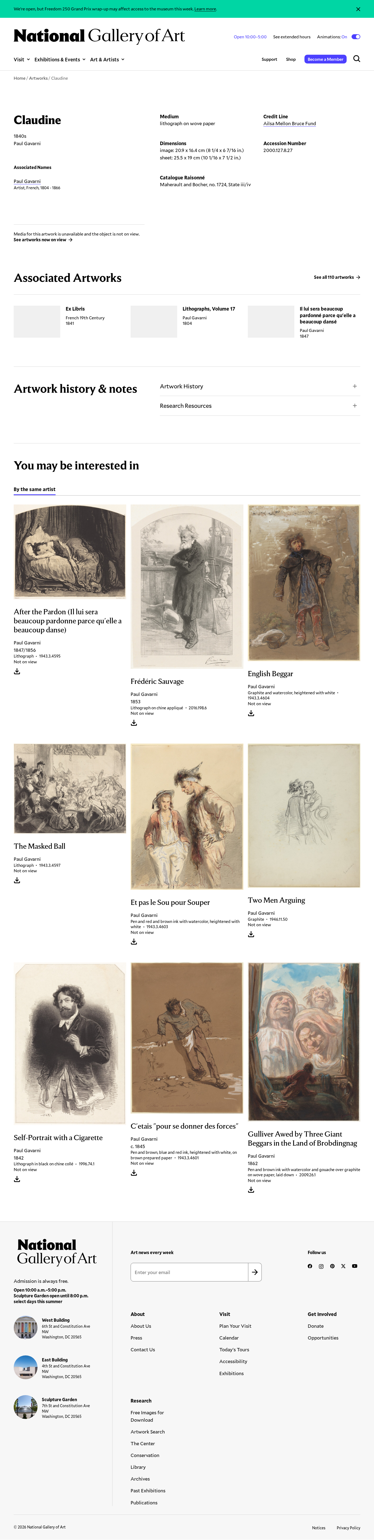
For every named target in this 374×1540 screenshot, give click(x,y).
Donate (316, 1326)
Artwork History (181, 386)
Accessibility (233, 1361)
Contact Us (143, 1349)
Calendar (229, 1337)
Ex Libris (75, 308)
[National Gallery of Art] (55, 1250)
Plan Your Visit (235, 1326)
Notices (319, 1527)
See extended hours (291, 36)
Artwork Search (148, 1431)
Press (136, 1337)
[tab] (35, 490)
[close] (358, 9)
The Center (143, 1443)
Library (138, 1467)
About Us (141, 1326)
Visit (19, 59)
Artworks (38, 78)
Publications (144, 1502)
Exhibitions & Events (57, 59)
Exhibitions (231, 1373)
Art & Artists (104, 59)
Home (19, 78)
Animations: (332, 36)
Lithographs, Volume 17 (209, 308)
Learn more (205, 9)
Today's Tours (234, 1349)
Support (269, 59)
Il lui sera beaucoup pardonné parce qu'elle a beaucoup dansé (328, 315)
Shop (291, 59)
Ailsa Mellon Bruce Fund (289, 123)
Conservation (145, 1455)
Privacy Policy (348, 1527)
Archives (140, 1478)
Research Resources (186, 405)
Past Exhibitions (148, 1490)
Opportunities (323, 1337)
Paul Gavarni (27, 181)
